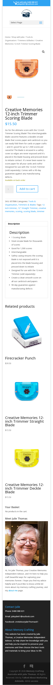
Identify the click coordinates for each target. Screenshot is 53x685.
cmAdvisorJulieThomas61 (26, 621)
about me (13, 590)
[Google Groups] (31, 666)
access (34, 681)
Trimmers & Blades (26, 40)
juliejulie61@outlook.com (22, 616)
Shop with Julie (18, 37)
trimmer (40, 211)
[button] (43, 51)
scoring (19, 211)
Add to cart (27, 189)
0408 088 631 (18, 611)
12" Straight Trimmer (28, 208)
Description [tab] (14, 223)
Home (7, 37)
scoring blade (29, 211)
